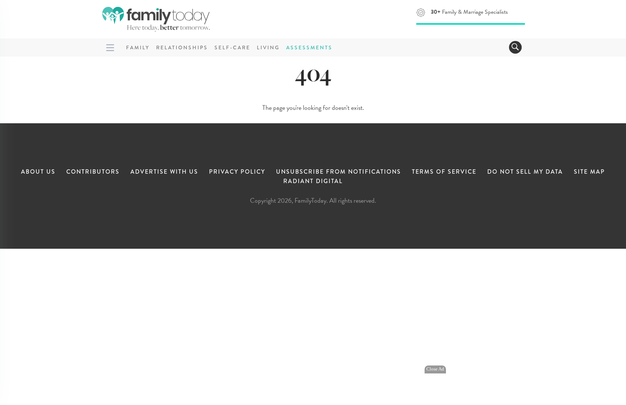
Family (138, 47)
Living (268, 47)
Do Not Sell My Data (525, 172)
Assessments (309, 47)
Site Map (589, 172)
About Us (38, 172)
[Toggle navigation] (515, 47)
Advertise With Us (164, 172)
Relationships (182, 47)
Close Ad (435, 369)
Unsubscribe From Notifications (338, 172)
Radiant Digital (313, 181)
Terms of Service (444, 172)
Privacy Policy (237, 172)
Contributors (93, 172)
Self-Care (232, 47)
